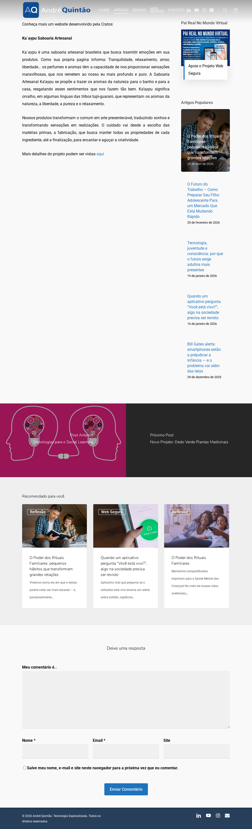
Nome (28, 740)
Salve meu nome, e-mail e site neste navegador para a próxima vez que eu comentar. (102, 768)
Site (166, 740)
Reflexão (38, 512)
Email (99, 740)
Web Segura (112, 512)
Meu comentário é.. (39, 667)
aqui (100, 154)
